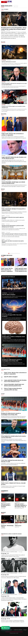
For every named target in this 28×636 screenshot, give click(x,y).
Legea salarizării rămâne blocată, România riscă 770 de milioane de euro (15, 381)
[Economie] (12, 253)
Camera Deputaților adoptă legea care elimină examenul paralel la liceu (14, 385)
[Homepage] (8, 253)
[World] (11, 253)
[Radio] (19, 253)
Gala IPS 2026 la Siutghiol (10, 376)
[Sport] (17, 253)
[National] (10, 253)
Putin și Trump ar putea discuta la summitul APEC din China (13, 389)
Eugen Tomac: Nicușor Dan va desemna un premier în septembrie (15, 373)
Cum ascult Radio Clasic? (6, 629)
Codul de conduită (18, 629)
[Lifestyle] (15, 253)
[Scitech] (16, 253)
